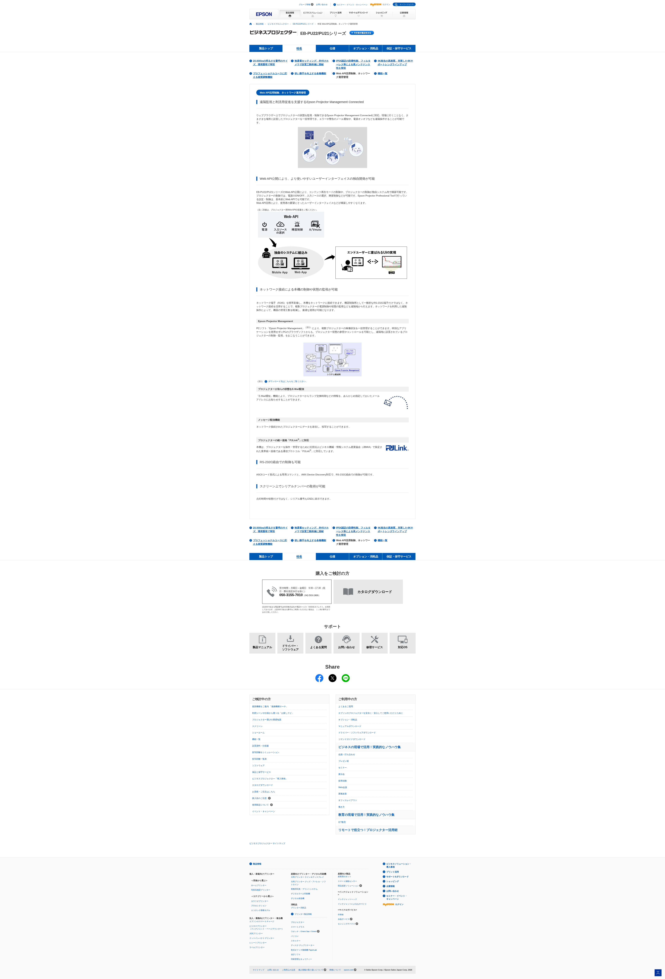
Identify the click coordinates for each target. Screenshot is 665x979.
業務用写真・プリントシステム (304, 889)
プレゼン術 (343, 761)
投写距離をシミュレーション (265, 752)
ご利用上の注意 (288, 970)
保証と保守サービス (261, 772)
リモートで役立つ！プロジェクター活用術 (368, 830)
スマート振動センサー (347, 881)
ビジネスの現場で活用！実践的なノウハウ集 (369, 747)
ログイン (386, 4)
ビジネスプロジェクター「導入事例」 (269, 778)
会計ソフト (295, 954)
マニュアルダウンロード (349, 726)
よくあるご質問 (345, 706)
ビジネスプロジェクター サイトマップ (267, 843)
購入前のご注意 (259, 798)
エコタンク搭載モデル (260, 910)
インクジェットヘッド (347, 899)
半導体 (341, 915)
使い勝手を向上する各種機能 (310, 73)
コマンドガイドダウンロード (351, 739)
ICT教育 (342, 822)
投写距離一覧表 (259, 759)
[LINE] (346, 675)
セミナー (342, 767)
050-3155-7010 (291, 595)
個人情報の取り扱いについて (310, 970)
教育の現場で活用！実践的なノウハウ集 (366, 814)
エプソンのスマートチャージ (261, 921)
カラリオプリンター (259, 901)
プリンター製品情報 (303, 914)
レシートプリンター (258, 943)
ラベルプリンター (257, 947)
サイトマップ (258, 970)
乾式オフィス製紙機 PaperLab (304, 950)
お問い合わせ (321, 4)
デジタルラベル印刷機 (300, 894)
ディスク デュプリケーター (302, 945)
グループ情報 (304, 4)
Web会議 (342, 787)
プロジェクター (297, 922)
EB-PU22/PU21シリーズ (303, 24)
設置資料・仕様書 (260, 746)
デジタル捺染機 (297, 898)
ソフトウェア (258, 765)
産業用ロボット (344, 876)
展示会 (341, 774)
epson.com (348, 970)
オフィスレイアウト (347, 800)
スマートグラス (297, 927)
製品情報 (260, 24)
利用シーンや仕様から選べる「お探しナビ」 (273, 713)
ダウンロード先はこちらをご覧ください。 (288, 381)
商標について (335, 970)
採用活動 (342, 781)
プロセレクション (258, 906)
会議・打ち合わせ (346, 754)
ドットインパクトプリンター (261, 938)
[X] (332, 675)
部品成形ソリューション (348, 886)
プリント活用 (392, 872)
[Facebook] (319, 675)
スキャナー (295, 941)
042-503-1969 (311, 595)
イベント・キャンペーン (263, 811)
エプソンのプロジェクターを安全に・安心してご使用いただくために (370, 713)
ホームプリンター (258, 885)
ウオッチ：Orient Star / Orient (303, 931)
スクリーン (257, 726)
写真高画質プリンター (260, 890)
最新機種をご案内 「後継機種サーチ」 (270, 706)
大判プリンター (256, 933)
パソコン (295, 936)
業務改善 (342, 794)
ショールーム (258, 732)
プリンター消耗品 (298, 908)
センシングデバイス (346, 924)
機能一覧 (382, 73)
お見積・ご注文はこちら (263, 791)
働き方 (341, 807)
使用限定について (260, 805)
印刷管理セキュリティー (301, 959)
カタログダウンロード (262, 785)
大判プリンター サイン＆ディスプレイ (307, 877)
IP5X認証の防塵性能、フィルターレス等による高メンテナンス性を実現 (353, 64)
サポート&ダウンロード (397, 876)
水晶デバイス (343, 919)
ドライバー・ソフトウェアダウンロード (357, 732)
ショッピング (392, 881)
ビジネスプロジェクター (278, 24)
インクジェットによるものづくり (352, 904)
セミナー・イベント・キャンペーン (352, 5)
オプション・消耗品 (347, 719)
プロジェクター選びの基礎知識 (266, 719)
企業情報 (390, 886)
